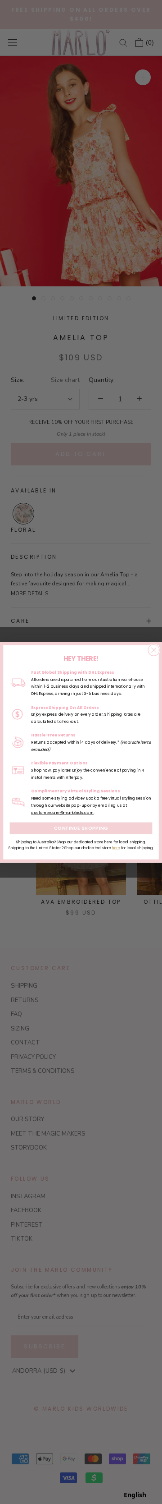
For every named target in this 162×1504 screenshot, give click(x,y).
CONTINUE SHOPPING (81, 828)
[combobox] (135, 1495)
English (135, 1494)
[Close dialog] (153, 649)
